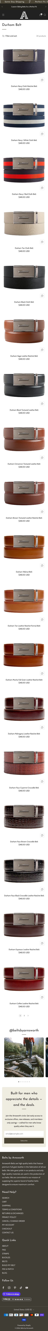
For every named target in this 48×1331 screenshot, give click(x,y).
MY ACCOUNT (8, 1225)
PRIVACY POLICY (9, 1217)
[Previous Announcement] (2, 6)
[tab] (18, 1081)
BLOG (4, 1273)
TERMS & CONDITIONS (12, 1209)
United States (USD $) (23, 1310)
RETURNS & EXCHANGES (12, 1213)
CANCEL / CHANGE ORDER (13, 1221)
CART (4, 1202)
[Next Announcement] (46, 6)
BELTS (4, 1261)
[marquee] (24, 2)
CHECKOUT (7, 1229)
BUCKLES (6, 1257)
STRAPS (5, 1253)
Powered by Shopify (24, 1325)
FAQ (4, 1250)
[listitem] (24, 7)
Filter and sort (11, 36)
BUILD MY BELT (8, 1265)
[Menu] (3, 15)
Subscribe (24, 1141)
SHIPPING (6, 1205)
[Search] (45, 15)
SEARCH (5, 1198)
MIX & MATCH (8, 1269)
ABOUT (5, 1246)
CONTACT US (8, 1232)
